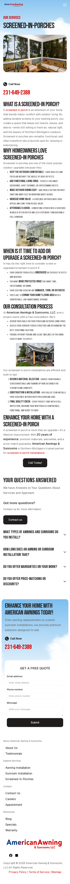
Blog (8, 819)
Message (12, 702)
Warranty (11, 830)
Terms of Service (39, 872)
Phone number (15, 689)
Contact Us (12, 793)
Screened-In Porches (19, 779)
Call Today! (35, 462)
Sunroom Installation (18, 773)
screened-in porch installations (26, 453)
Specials (10, 824)
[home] (13, 4)
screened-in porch (17, 110)
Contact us (15, 519)
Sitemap (56, 872)
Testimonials (13, 753)
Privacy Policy (18, 872)
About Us (11, 748)
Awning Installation (17, 768)
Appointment (13, 805)
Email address (14, 676)
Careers (10, 799)
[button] (65, 4)
